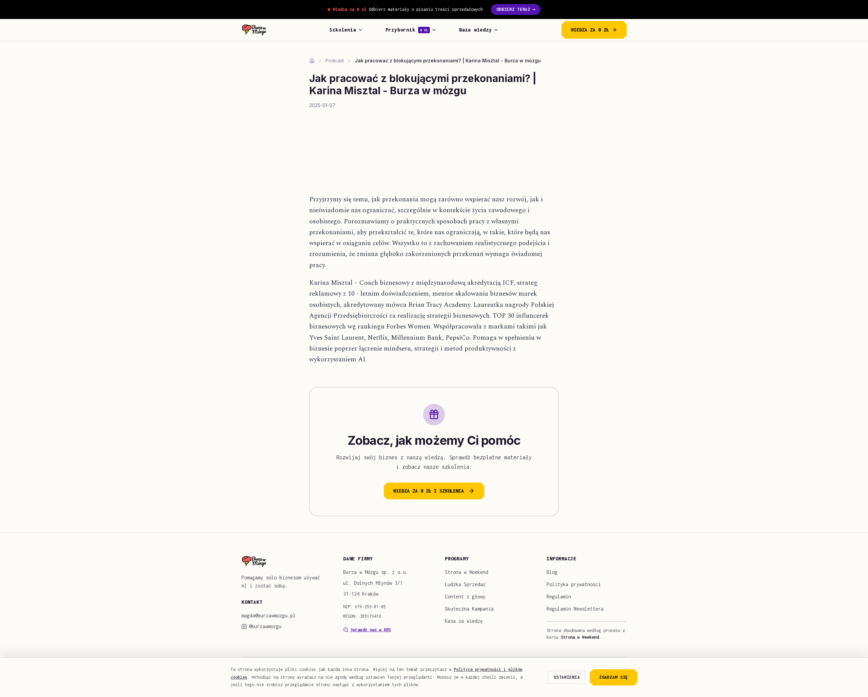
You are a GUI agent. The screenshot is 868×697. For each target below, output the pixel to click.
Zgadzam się (613, 677)
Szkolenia (342, 30)
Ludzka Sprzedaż (465, 584)
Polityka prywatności (574, 584)
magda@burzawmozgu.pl (268, 615)
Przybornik (407, 30)
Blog (552, 572)
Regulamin (559, 596)
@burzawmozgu (265, 626)
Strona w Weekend (466, 572)
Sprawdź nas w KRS (371, 629)
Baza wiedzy (475, 30)
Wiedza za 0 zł (590, 30)
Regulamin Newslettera (575, 609)
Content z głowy (465, 596)
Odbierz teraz (515, 9)
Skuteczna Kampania (469, 609)
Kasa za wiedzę (464, 621)
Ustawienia (567, 677)
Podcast (335, 60)
